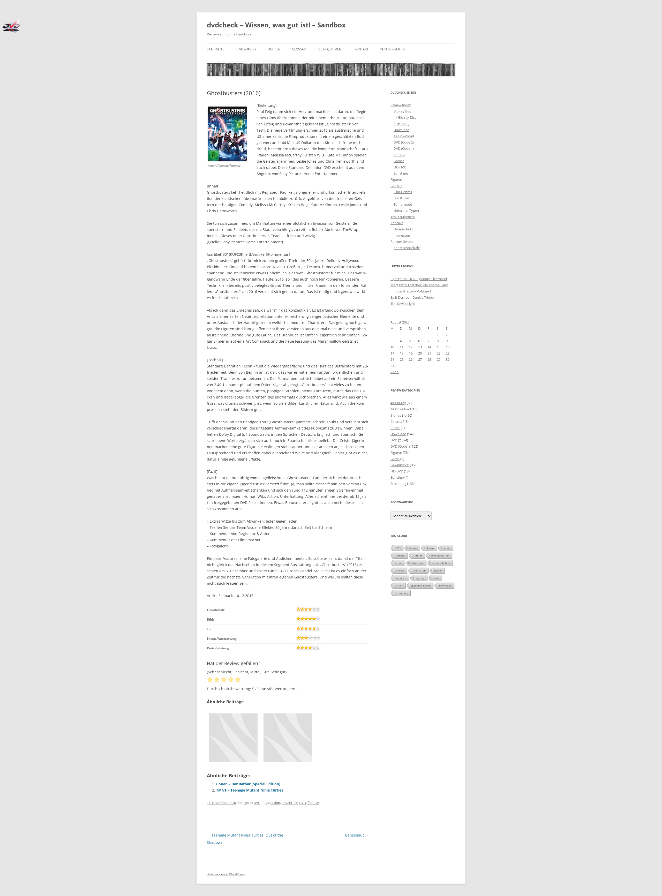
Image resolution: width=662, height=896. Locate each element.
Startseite (215, 49)
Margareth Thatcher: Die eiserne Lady (419, 285)
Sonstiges (401, 173)
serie (436, 578)
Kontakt (361, 49)
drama (413, 548)
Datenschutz (403, 229)
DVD (257, 802)
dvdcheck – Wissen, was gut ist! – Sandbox (276, 24)
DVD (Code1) (400, 446)
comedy (400, 555)
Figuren (274, 49)
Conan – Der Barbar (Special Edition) (248, 783)
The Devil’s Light (402, 303)
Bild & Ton (401, 198)
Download (401, 129)
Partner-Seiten (392, 49)
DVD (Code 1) (404, 148)
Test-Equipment (330, 49)
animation (419, 570)
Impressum (402, 235)
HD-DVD (400, 167)
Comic (395, 427)
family (399, 585)
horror (438, 570)
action (275, 802)
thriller (417, 555)
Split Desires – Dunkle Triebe (412, 297)
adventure (290, 802)
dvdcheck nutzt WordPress (226, 874)
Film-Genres (403, 192)
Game (395, 458)
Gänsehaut (356, 835)
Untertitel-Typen (406, 210)
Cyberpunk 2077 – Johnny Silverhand (418, 278)
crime (398, 563)
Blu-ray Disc (402, 111)
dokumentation (440, 555)
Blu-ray (395, 415)
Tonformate (403, 204)
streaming (401, 593)
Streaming (401, 123)
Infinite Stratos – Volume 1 (410, 291)
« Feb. (394, 372)
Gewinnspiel (399, 465)
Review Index (246, 49)
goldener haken (421, 585)
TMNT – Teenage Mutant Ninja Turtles (249, 790)
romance (400, 578)
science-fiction (441, 563)
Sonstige (397, 477)
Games (399, 161)
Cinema (399, 154)
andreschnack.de (407, 247)
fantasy (313, 802)
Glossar (299, 49)
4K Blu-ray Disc (405, 117)
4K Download (404, 136)
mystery (420, 578)
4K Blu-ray (398, 403)
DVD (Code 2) (404, 142)
